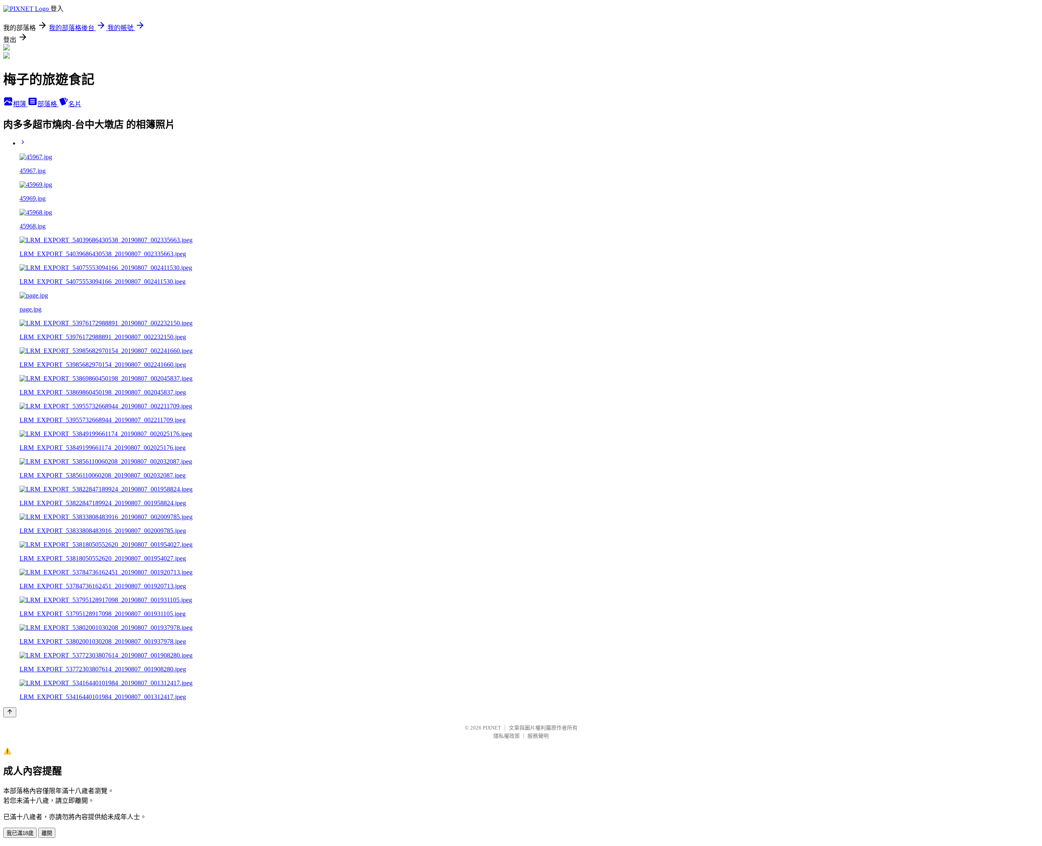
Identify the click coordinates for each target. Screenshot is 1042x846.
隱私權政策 (506, 736)
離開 (47, 833)
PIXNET (492, 728)
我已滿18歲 (20, 833)
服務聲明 (538, 736)
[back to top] (9, 712)
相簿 (20, 104)
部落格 (48, 104)
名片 (74, 104)
